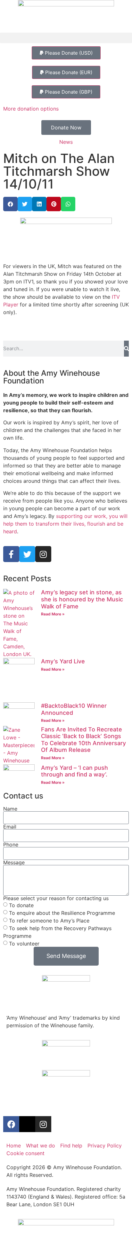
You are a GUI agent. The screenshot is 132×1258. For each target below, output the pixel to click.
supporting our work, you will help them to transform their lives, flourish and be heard (65, 524)
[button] (66, 38)
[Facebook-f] (11, 554)
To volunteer (24, 943)
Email (9, 826)
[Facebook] (11, 1124)
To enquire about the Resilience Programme (62, 912)
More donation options (31, 108)
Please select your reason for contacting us (56, 898)
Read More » (53, 614)
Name (10, 808)
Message (14, 862)
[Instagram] (43, 554)
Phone (10, 844)
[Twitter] (27, 554)
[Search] (126, 349)
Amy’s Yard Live (63, 661)
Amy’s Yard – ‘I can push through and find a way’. (74, 771)
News (66, 142)
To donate (21, 905)
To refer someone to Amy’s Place (49, 920)
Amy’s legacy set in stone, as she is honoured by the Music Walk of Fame (82, 599)
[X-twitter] (27, 1124)
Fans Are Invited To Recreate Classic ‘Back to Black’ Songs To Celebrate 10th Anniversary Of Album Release (83, 739)
